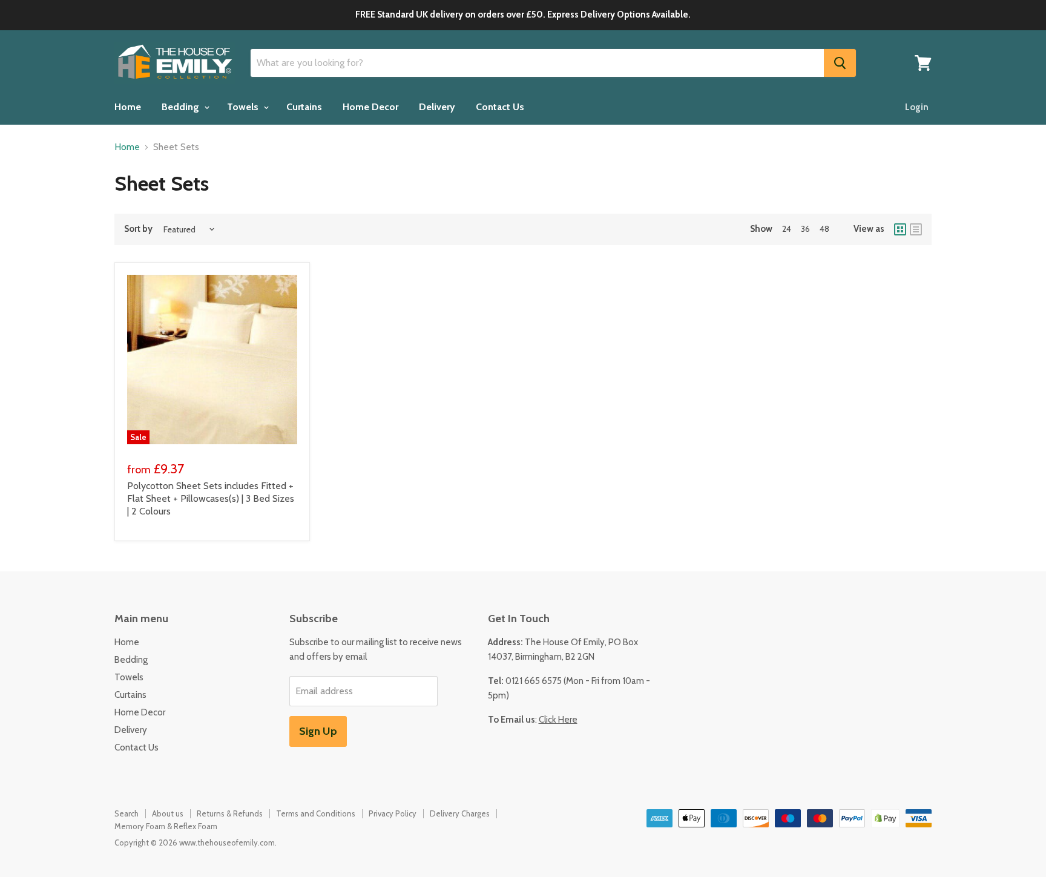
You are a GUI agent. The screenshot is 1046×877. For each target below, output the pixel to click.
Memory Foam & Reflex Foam (165, 826)
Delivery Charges (460, 813)
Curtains (304, 107)
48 (824, 228)
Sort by (138, 229)
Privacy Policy (392, 813)
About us (167, 813)
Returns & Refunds (230, 813)
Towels (244, 107)
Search (126, 813)
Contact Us (500, 107)
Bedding (182, 107)
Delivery (437, 107)
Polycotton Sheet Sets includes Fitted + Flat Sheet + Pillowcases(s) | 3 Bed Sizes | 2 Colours (210, 498)
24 (786, 228)
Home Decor (370, 107)
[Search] (840, 63)
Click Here (558, 719)
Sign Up (318, 731)
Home (127, 107)
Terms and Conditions (315, 813)
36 (805, 228)
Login (917, 107)
